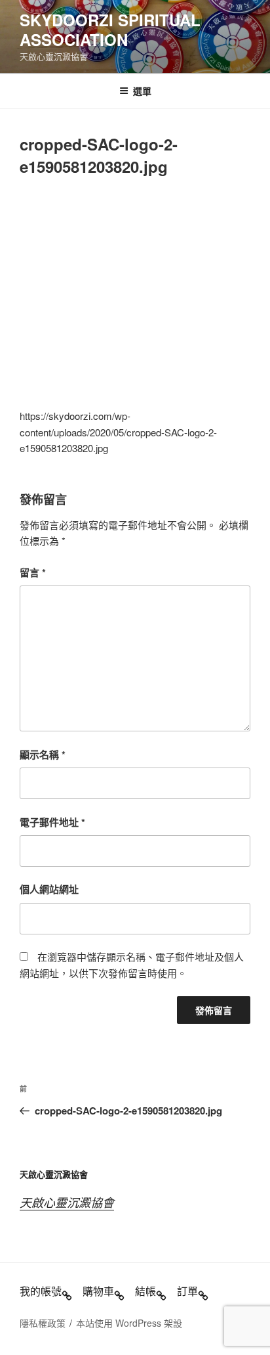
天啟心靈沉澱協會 (67, 1202)
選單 (142, 90)
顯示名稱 (43, 754)
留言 (33, 572)
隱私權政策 (43, 1322)
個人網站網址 (49, 889)
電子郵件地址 (52, 822)
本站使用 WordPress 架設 (129, 1322)
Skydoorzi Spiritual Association (110, 30)
